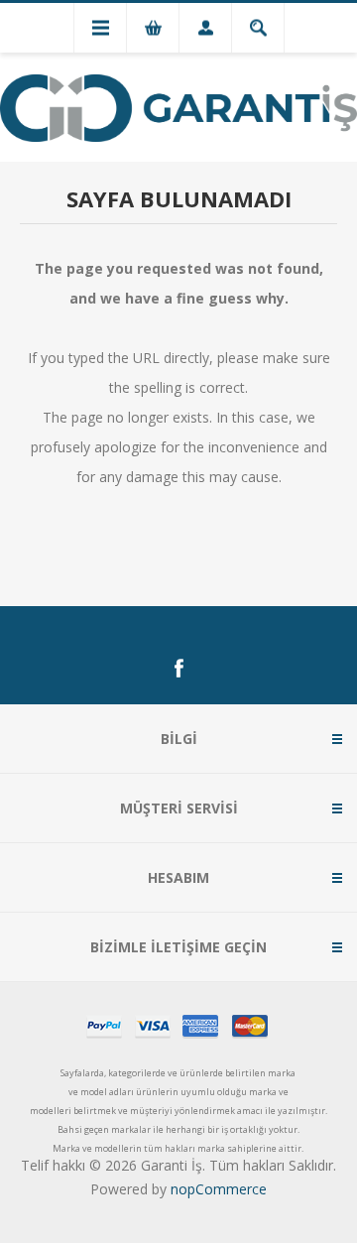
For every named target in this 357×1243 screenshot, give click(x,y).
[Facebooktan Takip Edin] (178, 668)
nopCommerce (219, 1189)
